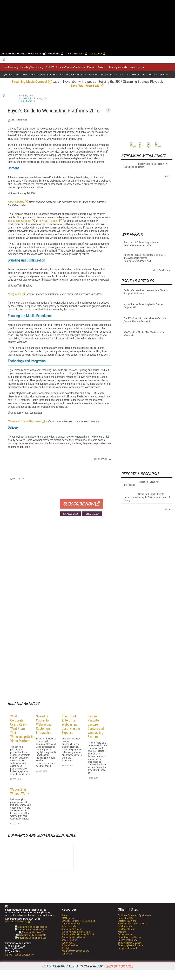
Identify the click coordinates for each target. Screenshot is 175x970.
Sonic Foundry (16, 202)
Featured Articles (26, 101)
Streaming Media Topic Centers (77, 931)
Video (103, 74)
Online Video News (71, 945)
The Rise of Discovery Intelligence (141, 483)
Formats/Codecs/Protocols (70, 67)
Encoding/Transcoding (32, 67)
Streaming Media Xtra (72, 929)
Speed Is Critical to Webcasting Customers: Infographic (44, 724)
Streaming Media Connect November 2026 (22, 53)
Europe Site (54, 53)
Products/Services (96, 67)
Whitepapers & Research (72, 74)
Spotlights (66, 948)
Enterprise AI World (127, 920)
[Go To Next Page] (108, 110)
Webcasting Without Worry (19, 791)
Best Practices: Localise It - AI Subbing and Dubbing (146, 165)
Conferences (148, 74)
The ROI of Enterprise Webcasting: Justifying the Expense (71, 724)
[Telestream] (61, 857)
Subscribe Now (78, 504)
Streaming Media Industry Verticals (78, 934)
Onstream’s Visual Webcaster (24, 421)
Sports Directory (75, 53)
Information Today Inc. (16, 921)
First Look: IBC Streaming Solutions (141, 242)
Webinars (93, 74)
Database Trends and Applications (134, 915)
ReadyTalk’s (14, 294)
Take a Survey (132, 74)
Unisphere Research (127, 948)
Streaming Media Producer (131, 945)
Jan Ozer (25, 98)
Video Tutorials (69, 926)
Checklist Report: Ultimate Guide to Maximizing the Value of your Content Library (147, 497)
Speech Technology (127, 940)
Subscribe (28, 74)
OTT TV (50, 67)
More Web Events (161, 270)
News (40, 74)
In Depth (51, 74)
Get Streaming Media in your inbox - (87, 966)
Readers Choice (69, 940)
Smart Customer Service (130, 937)
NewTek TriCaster (48, 220)
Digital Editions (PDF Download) (79, 920)
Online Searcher (125, 934)
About (162, 74)
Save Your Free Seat (85, 85)
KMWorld (122, 931)
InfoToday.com (125, 926)
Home (18, 74)
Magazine (68, 918)
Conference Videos (71, 923)
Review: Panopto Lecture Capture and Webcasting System (96, 726)
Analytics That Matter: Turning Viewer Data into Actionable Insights (145, 256)
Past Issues (92, 513)
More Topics (136, 67)
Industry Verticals (118, 67)
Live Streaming (10, 67)
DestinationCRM (125, 918)
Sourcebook (96, 53)
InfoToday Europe (126, 929)
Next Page (100, 459)
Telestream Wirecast (19, 220)
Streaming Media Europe (130, 942)
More (167, 176)
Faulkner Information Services (132, 923)
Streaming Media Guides (73, 937)
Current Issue (70, 513)
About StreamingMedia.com (75, 951)
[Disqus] (59, 569)
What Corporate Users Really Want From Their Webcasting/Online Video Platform (22, 728)
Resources (115, 74)
